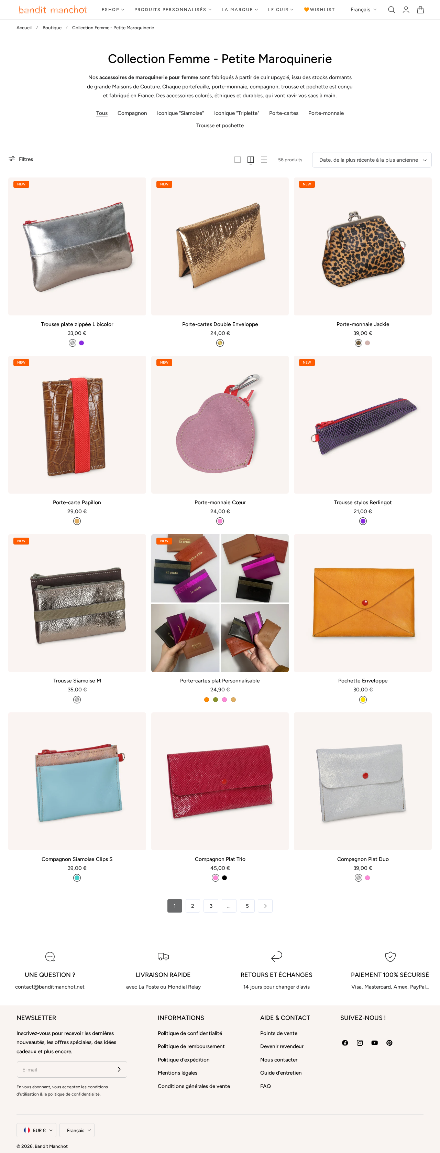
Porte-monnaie (326, 113)
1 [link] (175, 906)
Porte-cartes (283, 113)
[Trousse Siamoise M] (77, 603)
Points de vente (278, 1033)
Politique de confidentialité (190, 1033)
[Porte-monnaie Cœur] (220, 425)
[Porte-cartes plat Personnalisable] (220, 603)
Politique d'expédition (184, 1059)
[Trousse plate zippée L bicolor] (77, 246)
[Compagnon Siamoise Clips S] (77, 781)
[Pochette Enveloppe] (363, 603)
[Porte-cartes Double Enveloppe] (220, 246)
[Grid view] (237, 159)
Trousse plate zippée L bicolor (77, 324)
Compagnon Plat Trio (220, 859)
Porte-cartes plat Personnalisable (220, 680)
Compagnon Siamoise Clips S (77, 859)
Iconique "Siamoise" (180, 113)
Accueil (24, 27)
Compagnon (132, 113)
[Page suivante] (265, 906)
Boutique (52, 27)
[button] (391, 9)
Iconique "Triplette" (236, 113)
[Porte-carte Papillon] (77, 425)
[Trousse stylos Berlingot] (363, 425)
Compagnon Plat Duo (363, 859)
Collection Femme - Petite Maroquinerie (113, 27)
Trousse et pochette (220, 125)
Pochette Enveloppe (363, 680)
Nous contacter (278, 1059)
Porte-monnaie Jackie (363, 324)
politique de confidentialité (74, 1094)
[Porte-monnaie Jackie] (363, 246)
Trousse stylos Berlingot (363, 502)
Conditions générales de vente (194, 1086)
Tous (102, 113)
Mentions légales (177, 1072)
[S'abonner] (119, 1069)
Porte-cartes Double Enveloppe (220, 324)
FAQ (265, 1086)
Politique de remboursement (191, 1046)
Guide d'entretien (281, 1072)
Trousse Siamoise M (77, 680)
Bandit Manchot (51, 1146)
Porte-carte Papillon (77, 502)
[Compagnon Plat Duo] (363, 781)
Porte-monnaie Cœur (220, 502)
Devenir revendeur (282, 1046)
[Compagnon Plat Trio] (220, 781)
